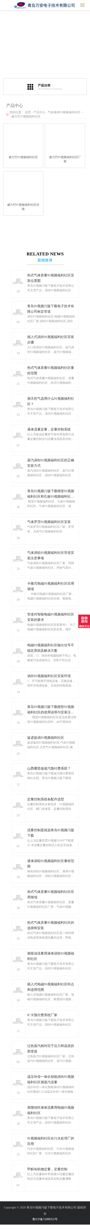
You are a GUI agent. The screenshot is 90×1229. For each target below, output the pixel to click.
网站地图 (6, 1226)
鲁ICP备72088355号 (45, 1219)
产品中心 (39, 112)
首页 (28, 112)
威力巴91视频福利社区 (26, 116)
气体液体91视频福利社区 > (65, 112)
